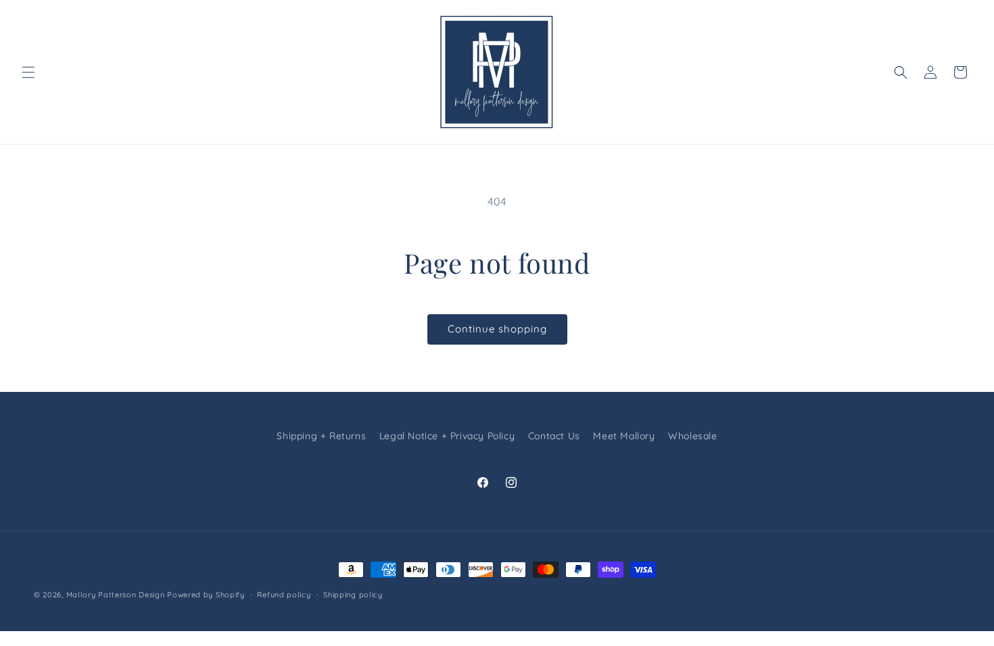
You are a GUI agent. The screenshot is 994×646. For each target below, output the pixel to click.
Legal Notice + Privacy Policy (447, 436)
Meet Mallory (624, 436)
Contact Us (554, 436)
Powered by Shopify (206, 594)
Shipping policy (353, 594)
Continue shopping (497, 328)
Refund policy (283, 594)
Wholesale (692, 436)
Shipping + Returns (321, 436)
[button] (28, 72)
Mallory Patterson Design (115, 594)
